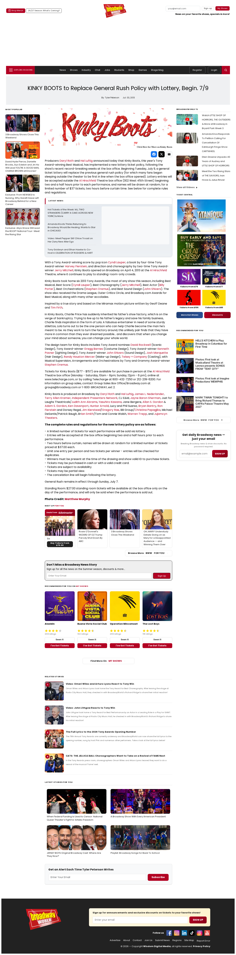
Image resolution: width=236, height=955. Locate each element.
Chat (97, 70)
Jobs (107, 70)
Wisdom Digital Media (157, 946)
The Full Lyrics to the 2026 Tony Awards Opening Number (101, 731)
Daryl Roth (66, 161)
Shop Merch (17, 10)
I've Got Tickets (60, 645)
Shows (74, 70)
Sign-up (208, 8)
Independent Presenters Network (94, 398)
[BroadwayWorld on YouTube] (207, 933)
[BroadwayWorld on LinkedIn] (184, 933)
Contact (137, 940)
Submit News (162, 940)
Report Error (203, 940)
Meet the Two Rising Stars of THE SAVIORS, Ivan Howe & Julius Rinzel (216, 176)
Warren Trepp (137, 414)
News (63, 70)
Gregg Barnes (93, 349)
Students (119, 70)
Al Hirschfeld (87, 181)
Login (214, 70)
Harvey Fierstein (76, 266)
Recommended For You (190, 330)
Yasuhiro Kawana (110, 402)
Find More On (106, 661)
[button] (226, 70)
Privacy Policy (201, 946)
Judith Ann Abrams (84, 402)
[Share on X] (161, 154)
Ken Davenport (78, 406)
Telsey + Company (134, 357)
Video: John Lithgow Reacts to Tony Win (90, 707)
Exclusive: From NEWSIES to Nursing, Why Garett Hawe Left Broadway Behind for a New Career (22, 191)
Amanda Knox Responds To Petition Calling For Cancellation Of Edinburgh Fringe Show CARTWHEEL (216, 142)
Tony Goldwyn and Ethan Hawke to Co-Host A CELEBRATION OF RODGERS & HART (70, 251)
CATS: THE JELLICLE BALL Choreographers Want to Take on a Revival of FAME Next (115, 755)
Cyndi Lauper (117, 262)
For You (59, 505)
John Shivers (152, 289)
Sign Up (198, 920)
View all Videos (185, 187)
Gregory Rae (110, 410)
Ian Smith (87, 414)
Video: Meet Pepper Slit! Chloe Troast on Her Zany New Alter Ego (70, 240)
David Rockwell (140, 345)
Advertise (115, 940)
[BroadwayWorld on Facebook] (169, 933)
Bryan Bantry (147, 406)
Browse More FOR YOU (146, 553)
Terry (49, 398)
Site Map (189, 940)
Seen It (60, 639)
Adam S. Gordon (56, 406)
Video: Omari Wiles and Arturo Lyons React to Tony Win (100, 683)
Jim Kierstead (91, 410)
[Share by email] (169, 154)
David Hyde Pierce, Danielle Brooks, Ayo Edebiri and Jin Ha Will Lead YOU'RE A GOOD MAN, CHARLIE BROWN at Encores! (22, 158)
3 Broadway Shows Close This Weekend (22, 127)
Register (197, 70)
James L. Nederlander (149, 394)
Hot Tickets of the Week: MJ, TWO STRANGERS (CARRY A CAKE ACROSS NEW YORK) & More (71, 213)
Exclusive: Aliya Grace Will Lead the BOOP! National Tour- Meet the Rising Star (22, 223)
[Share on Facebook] (154, 154)
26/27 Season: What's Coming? (44, 10)
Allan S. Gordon (153, 402)
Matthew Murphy (77, 499)
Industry (86, 70)
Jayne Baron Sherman (145, 398)
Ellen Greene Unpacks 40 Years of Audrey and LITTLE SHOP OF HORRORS (216, 161)
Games (143, 70)
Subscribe (158, 877)
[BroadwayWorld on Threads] (199, 933)
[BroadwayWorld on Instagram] (177, 933)
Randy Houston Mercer (79, 357)
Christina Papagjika (148, 410)
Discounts (217, 315)
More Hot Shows (189, 315)
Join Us (148, 940)
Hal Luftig (86, 161)
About (126, 940)
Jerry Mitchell (64, 270)
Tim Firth (57, 308)
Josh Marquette (157, 353)
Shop (131, 70)
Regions (177, 940)
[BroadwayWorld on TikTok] (192, 933)
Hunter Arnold (99, 406)
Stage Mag (157, 70)
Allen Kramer (62, 398)
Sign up (220, 453)
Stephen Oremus (97, 289)
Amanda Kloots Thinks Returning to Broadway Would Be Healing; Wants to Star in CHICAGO (72, 227)
